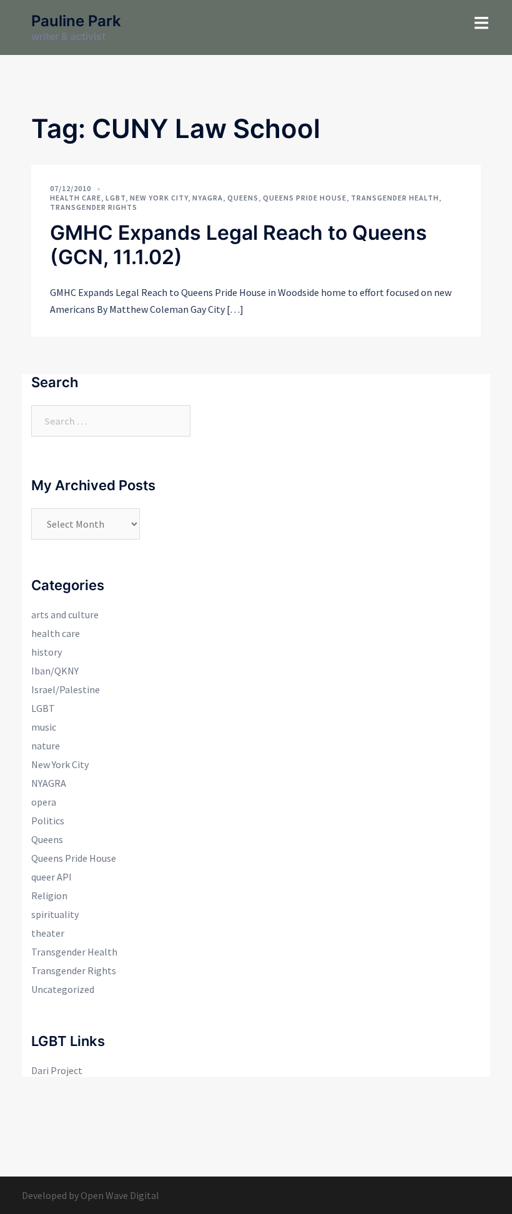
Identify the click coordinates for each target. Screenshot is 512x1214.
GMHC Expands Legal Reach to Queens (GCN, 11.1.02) (238, 244)
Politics (47, 820)
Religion (49, 895)
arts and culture (65, 614)
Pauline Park (76, 21)
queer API (51, 877)
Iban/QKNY (55, 670)
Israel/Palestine (65, 689)
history (46, 652)
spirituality (55, 914)
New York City (159, 197)
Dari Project (56, 1070)
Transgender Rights (93, 207)
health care (75, 197)
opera (43, 802)
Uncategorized (62, 989)
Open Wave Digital (120, 1195)
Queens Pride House (305, 197)
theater (47, 933)
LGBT (116, 197)
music (43, 727)
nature (45, 745)
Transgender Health (395, 197)
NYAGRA (207, 197)
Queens (242, 197)
